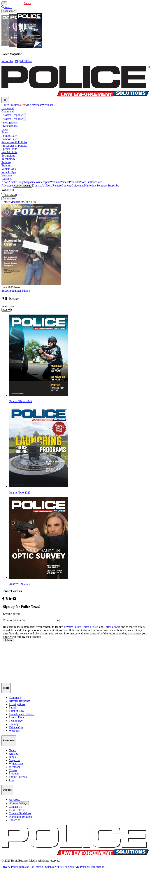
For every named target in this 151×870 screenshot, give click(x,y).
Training (6, 162)
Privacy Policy (9, 866)
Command (7, 108)
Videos (44, 3)
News (27, 3)
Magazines (16, 201)
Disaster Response (12, 114)
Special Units (9, 148)
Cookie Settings (22, 185)
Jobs (99, 182)
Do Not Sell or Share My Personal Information (77, 866)
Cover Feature (15, 3)
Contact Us (39, 185)
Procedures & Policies (14, 142)
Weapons (6, 175)
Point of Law (9, 135)
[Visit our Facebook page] (3, 599)
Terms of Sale (42, 866)
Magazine (30, 182)
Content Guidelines (73, 185)
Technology (8, 155)
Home (5, 201)
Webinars (53, 3)
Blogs (20, 182)
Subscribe (7, 61)
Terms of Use (26, 866)
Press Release (54, 185)
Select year (7, 306)
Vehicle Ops (8, 168)
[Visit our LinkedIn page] (11, 599)
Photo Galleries (88, 182)
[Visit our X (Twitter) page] (7, 599)
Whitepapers (43, 182)
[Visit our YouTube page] (14, 599)
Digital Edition (23, 61)
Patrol (4, 129)
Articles (35, 3)
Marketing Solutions (96, 185)
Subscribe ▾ (9, 11)
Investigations (9, 122)
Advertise (7, 185)
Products (74, 182)
